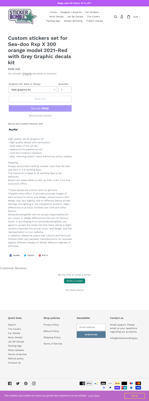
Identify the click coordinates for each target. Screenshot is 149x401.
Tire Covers (14, 329)
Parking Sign (15, 345)
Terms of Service (17, 354)
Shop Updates (16, 350)
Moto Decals (15, 337)
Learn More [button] (94, 395)
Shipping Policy (52, 337)
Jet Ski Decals (16, 341)
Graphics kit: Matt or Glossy (24, 84)
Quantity (63, 84)
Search (12, 324)
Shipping (26, 73)
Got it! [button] (135, 396)
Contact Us (14, 362)
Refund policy (16, 358)
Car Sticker (14, 333)
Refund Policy (51, 331)
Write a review (74, 280)
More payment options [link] (40, 115)
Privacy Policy (51, 324)
